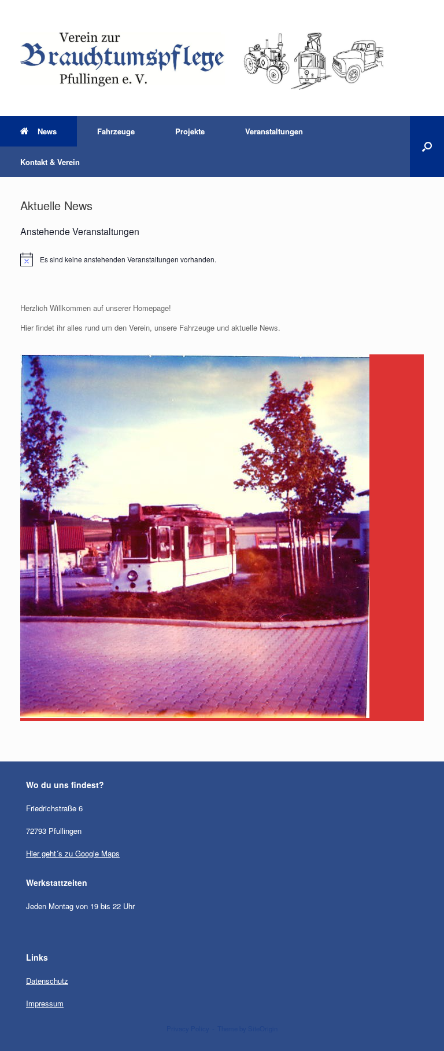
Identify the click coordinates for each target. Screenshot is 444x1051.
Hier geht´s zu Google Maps (73, 853)
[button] (427, 146)
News (47, 131)
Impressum (45, 1003)
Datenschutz (47, 980)
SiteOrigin (263, 1028)
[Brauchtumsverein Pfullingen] (214, 58)
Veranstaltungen (274, 131)
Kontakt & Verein (50, 161)
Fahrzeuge (116, 131)
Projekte (190, 131)
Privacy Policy (187, 1028)
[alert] (222, 259)
